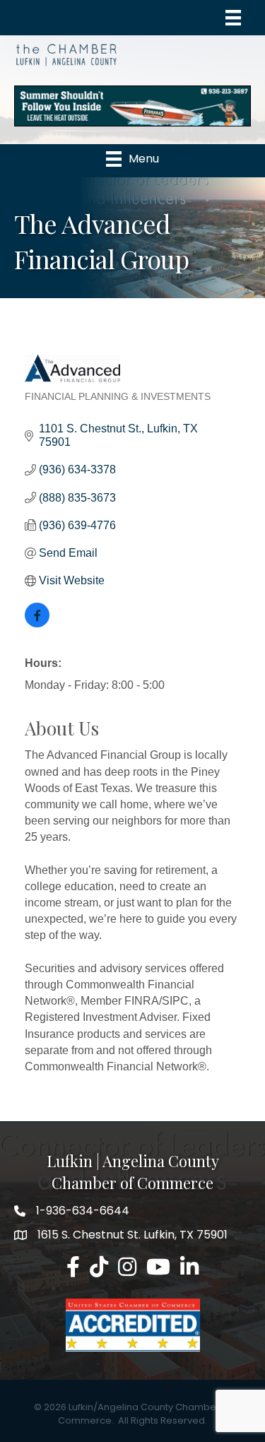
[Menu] (233, 17)
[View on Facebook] (37, 623)
